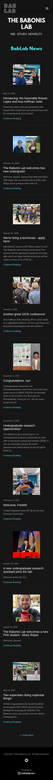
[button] (47, 8)
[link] (19, 12)
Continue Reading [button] (12, 118)
